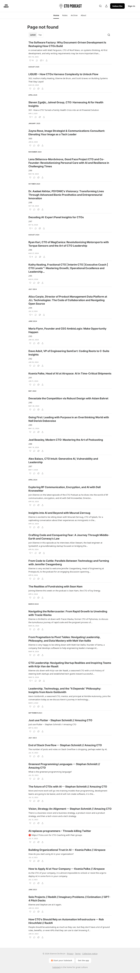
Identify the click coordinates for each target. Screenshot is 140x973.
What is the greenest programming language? (50, 771)
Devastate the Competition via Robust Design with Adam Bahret (68, 398)
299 (30, 170)
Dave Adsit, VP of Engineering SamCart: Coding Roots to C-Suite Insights (68, 353)
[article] (70, 51)
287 (30, 466)
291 (30, 377)
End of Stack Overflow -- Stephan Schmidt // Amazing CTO (65, 745)
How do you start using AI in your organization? (51, 854)
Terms (78, 953)
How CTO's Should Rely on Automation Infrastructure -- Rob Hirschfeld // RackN (66, 921)
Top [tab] (40, 35)
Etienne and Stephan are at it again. (45, 904)
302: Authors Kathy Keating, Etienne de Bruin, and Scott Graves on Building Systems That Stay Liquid (68, 80)
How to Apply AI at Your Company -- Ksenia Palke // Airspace (66, 868)
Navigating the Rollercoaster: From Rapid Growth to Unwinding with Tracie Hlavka (67, 613)
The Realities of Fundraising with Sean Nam (55, 586)
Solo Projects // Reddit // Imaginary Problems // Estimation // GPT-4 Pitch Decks (69, 898)
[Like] (30, 88)
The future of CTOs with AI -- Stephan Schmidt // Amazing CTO (67, 786)
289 (30, 425)
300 (30, 138)
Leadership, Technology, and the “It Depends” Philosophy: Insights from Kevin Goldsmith (64, 690)
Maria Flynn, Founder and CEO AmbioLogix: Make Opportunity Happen (67, 330)
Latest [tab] (33, 35)
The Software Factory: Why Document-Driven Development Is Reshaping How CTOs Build (67, 44)
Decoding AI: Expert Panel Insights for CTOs (56, 217)
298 (30, 202)
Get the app (83, 960)
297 (30, 221)
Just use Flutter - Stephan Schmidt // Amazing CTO (60, 720)
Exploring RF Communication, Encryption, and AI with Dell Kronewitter (64, 489)
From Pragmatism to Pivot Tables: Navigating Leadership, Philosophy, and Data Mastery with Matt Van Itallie (64, 639)
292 (30, 358)
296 (30, 249)
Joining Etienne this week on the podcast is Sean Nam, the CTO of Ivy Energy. (64, 590)
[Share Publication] (106, 6)
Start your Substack (62, 960)
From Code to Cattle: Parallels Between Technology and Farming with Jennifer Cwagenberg (68, 562)
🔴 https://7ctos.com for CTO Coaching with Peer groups (55, 835)
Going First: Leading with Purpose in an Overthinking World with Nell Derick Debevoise (68, 419)
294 (30, 307)
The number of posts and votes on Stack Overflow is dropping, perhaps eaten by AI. (67, 749)
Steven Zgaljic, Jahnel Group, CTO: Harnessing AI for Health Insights (65, 104)
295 (30, 275)
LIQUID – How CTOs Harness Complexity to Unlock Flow (63, 74)
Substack (56, 967)
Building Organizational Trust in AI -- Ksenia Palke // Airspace (66, 849)
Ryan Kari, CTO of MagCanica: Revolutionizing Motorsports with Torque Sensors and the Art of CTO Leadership (68, 244)
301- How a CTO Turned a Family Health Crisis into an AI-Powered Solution (63, 110)
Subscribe (117, 6)
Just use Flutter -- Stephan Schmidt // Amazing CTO (52, 724)
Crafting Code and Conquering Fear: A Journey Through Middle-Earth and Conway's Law (68, 537)
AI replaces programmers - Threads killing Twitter (59, 831)
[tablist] (35, 35)
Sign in (131, 6)
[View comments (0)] (37, 60)
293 (30, 336)
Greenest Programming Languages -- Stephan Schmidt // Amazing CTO (64, 766)
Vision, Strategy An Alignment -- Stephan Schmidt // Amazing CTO (70, 808)
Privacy (70, 953)
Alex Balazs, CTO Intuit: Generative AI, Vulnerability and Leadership (63, 460)
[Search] (100, 6)
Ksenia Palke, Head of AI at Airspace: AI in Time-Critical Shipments (69, 373)
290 (30, 402)
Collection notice (89, 953)
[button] (56, 15)
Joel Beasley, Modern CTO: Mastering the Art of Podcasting (65, 439)
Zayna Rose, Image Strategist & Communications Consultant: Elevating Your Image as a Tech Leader (66, 132)
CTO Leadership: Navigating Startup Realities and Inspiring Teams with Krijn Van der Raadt (69, 664)
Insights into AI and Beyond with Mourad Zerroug (59, 512)
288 (30, 443)
